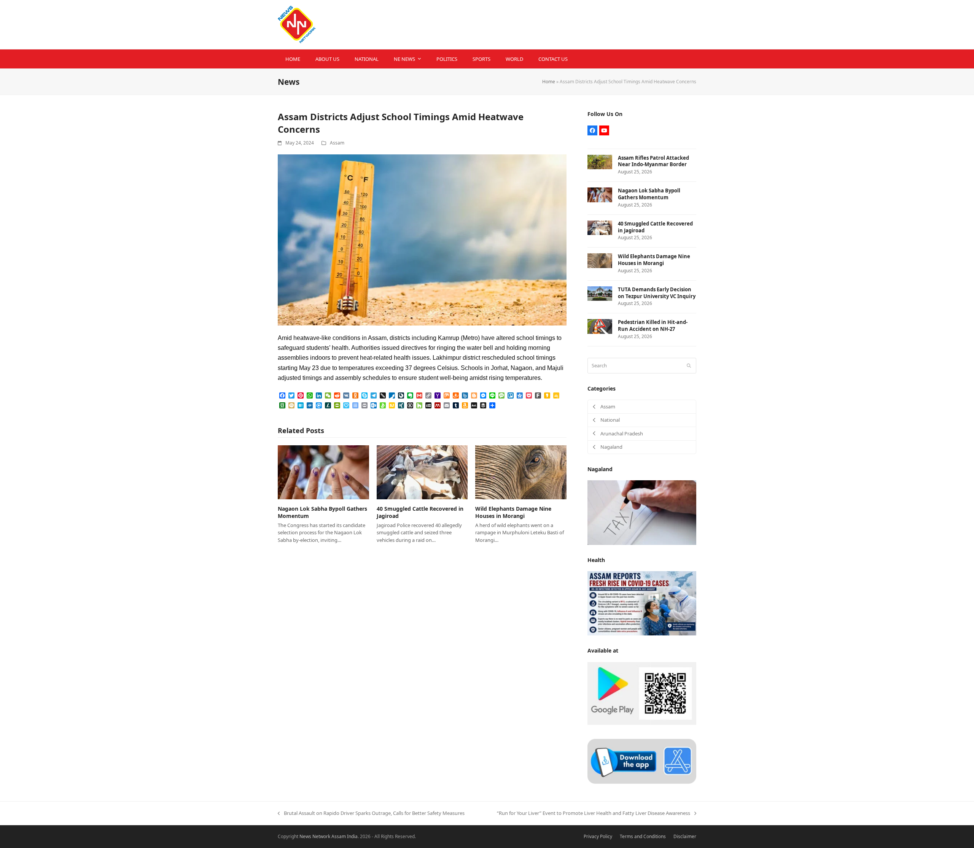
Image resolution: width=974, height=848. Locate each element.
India (352, 836)
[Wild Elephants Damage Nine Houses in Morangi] (521, 471)
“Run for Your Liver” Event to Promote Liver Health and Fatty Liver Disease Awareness (593, 813)
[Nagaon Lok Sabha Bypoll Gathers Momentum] (323, 471)
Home (548, 81)
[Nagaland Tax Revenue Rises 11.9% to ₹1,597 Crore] (641, 512)
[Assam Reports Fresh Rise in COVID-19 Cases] (641, 602)
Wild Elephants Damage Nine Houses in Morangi (513, 512)
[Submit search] (689, 365)
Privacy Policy (598, 836)
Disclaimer (684, 836)
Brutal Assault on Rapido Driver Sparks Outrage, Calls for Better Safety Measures (371, 813)
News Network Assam (322, 836)
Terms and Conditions (643, 836)
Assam (337, 143)
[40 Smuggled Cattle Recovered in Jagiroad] (422, 471)
